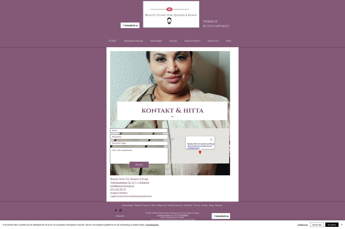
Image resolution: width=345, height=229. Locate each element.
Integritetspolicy (152, 224)
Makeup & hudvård (142, 205)
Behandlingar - (128, 205)
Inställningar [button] (303, 224)
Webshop (218, 205)
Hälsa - (154, 205)
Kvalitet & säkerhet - (175, 205)
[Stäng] (341, 225)
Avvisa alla (316, 224)
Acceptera (332, 224)
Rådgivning (161, 205)
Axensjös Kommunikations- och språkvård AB (176, 220)
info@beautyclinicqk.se (122, 186)
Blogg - (212, 205)
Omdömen (188, 205)
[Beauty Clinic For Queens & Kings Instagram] (120, 210)
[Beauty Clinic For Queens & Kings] (116, 210)
